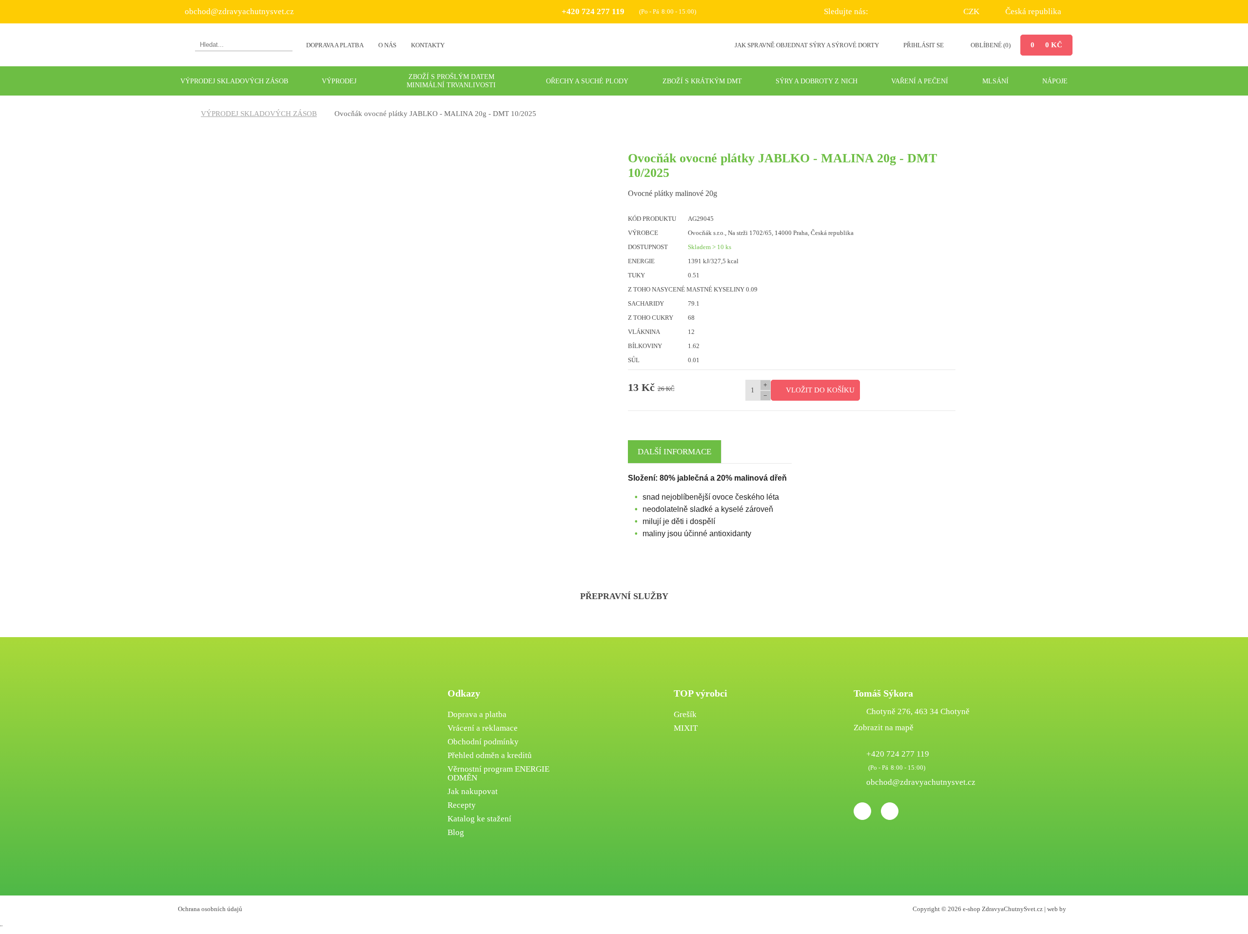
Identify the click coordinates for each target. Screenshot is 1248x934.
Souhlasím (535, 558)
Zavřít (731, 558)
